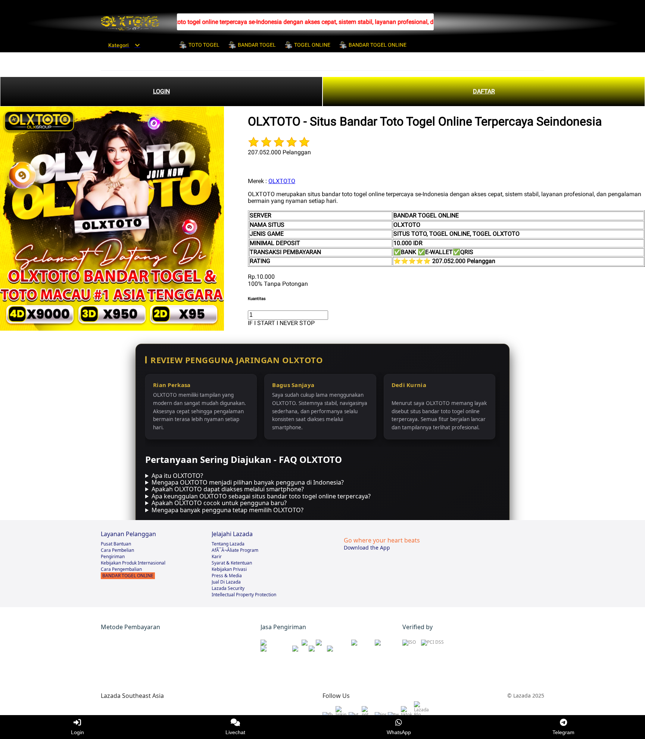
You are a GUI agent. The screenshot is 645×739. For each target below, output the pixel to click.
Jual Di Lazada (226, 582)
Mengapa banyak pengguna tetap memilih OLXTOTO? (227, 510)
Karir (217, 556)
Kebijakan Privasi (229, 569)
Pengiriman (113, 556)
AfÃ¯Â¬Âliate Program (235, 550)
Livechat (235, 732)
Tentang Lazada (228, 544)
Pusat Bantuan (116, 544)
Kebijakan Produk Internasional (133, 563)
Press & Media (227, 575)
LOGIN (161, 91)
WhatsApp (399, 732)
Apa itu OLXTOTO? (177, 475)
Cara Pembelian (117, 550)
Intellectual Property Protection (244, 594)
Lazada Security (228, 588)
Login (77, 732)
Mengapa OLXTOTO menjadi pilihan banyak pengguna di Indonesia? (248, 482)
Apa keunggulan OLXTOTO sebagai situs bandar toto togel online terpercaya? (261, 496)
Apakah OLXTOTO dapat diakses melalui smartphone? (228, 489)
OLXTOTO (281, 181)
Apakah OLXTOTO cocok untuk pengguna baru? (219, 503)
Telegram (563, 732)
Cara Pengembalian (121, 569)
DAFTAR (484, 91)
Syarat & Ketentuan (232, 563)
